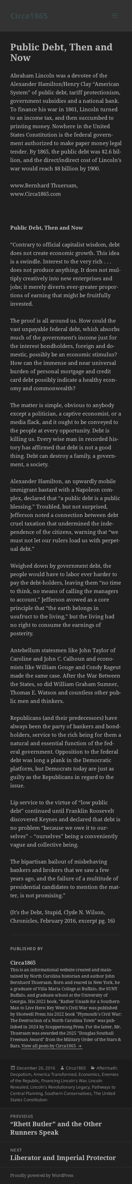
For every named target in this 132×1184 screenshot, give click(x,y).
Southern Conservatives (68, 1093)
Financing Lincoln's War (63, 1081)
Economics (89, 1074)
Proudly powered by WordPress (41, 1175)
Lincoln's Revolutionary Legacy (60, 1087)
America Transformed (54, 1074)
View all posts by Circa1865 (49, 1046)
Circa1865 (29, 15)
